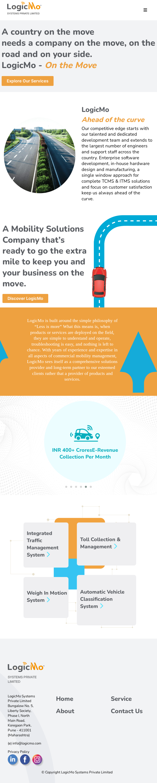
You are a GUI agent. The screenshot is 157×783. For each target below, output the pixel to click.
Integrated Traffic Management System (42, 544)
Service (121, 699)
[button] (66, 487)
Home (64, 699)
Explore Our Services (27, 81)
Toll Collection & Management (100, 543)
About (65, 711)
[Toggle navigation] (145, 10)
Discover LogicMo (25, 298)
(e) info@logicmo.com (24, 743)
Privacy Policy (18, 751)
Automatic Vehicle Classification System (102, 599)
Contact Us (127, 711)
